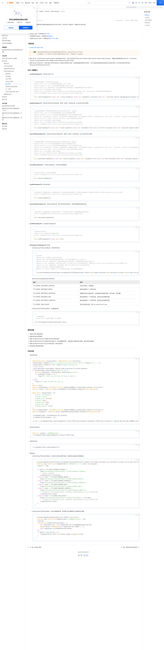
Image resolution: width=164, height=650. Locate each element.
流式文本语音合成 (55, 11)
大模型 (17, 3)
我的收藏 (136, 20)
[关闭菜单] (2, 2)
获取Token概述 (53, 38)
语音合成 (47, 11)
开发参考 (41, 11)
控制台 (150, 2)
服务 (50, 3)
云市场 (41, 3)
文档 (142, 2)
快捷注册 (11, 28)
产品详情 (127, 20)
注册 (154, 2)
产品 (22, 3)
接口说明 (47, 33)
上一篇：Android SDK (35, 547)
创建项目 (50, 36)
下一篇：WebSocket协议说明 (129, 547)
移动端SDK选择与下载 (36, 47)
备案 (146, 2)
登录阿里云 (26, 27)
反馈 (87, 555)
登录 (160, 2)
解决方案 (27, 3)
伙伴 (46, 3)
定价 (37, 3)
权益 (33, 3)
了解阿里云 (56, 3)
